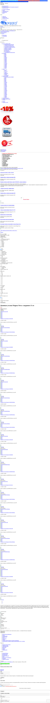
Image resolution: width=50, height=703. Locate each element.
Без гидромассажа (7, 51)
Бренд (3, 656)
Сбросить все (3, 236)
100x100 (5, 57)
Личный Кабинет (5, 653)
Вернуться (2, 669)
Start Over (2, 670)
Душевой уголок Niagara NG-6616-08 (6, 318)
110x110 (5, 86)
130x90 (5, 66)
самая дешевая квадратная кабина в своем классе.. (8, 230)
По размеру (4, 53)
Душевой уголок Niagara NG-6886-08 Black (7, 471)
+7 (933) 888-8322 (14, 663)
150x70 (5, 67)
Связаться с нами (5, 645)
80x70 (5, 77)
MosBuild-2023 (4, 649)
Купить (2, 325)
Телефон (1, 685)
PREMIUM (6, 73)
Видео (3, 637)
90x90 (5, 56)
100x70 (5, 58)
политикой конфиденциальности (10, 686)
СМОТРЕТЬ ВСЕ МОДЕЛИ (9, 44)
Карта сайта (4, 647)
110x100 (5, 85)
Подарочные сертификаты (6, 657)
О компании (4, 638)
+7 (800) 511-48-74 (4, 30)
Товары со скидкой (5, 659)
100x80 (5, 59)
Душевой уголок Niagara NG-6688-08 (6, 347)
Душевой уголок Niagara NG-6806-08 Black (7, 360)
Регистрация (4, 35)
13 (8, 235)
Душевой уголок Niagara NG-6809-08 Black (7, 414)
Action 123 (4, 16)
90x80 (5, 80)
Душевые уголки (5, 76)
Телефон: (1, 673)
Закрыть (1, 232)
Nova (5, 234)
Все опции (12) (3, 302)
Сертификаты (4, 12)
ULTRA (5, 74)
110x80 (5, 61)
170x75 (5, 68)
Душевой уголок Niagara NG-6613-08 (6, 528)
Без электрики (6, 50)
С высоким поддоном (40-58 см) (9, 47)
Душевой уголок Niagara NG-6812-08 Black (7, 427)
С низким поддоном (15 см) (9, 45)
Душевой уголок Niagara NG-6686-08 (6, 454)
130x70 (5, 95)
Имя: (1, 671)
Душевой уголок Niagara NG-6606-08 (6, 576)
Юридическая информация (6, 634)
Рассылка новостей (5, 655)
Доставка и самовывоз (6, 9)
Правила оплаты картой (6, 644)
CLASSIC (6, 71)
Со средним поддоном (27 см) (9, 46)
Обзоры (3, 639)
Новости (3, 648)
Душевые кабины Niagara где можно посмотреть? (10, 640)
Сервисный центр (5, 11)
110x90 (5, 62)
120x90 (5, 65)
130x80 (5, 96)
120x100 (5, 90)
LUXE (5, 72)
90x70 (5, 55)
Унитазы (3, 99)
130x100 (5, 94)
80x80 (5, 54)
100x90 (5, 60)
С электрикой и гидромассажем (9, 52)
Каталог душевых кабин (6, 43)
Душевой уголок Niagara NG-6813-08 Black (7, 512)
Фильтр (2, 309)
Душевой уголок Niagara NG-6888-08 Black (7, 559)
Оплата (3, 10)
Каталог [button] (1, 26)
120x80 (5, 64)
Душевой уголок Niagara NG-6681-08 (6, 592)
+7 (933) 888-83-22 (11, 30)
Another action (4, 17)
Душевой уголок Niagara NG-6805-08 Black (7, 402)
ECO (5, 70)
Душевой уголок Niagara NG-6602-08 (6, 439)
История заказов (5, 654)
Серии (3, 69)
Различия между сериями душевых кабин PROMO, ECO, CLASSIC (13, 641)
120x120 (5, 63)
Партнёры (4, 658)
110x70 (5, 87)
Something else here (5, 18)
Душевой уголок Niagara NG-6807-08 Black (7, 499)
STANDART (6, 75)
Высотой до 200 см (7, 49)
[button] (1, 14)
